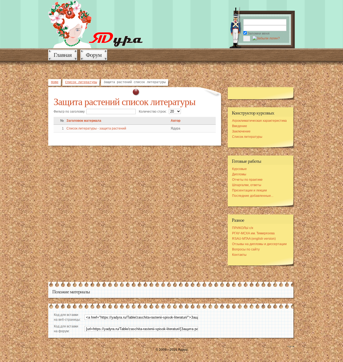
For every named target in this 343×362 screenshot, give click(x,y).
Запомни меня (259, 33)
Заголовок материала (83, 121)
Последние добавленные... (252, 196)
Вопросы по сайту (246, 249)
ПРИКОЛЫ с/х (242, 228)
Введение (239, 126)
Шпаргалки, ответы (246, 185)
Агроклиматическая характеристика (259, 121)
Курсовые (239, 169)
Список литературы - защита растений (96, 128)
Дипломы (239, 174)
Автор (175, 121)
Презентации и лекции (249, 190)
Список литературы (81, 82)
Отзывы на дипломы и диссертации (259, 244)
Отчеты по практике (247, 180)
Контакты (239, 255)
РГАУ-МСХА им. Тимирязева (253, 233)
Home (54, 82)
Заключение (241, 131)
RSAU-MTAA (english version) (254, 239)
